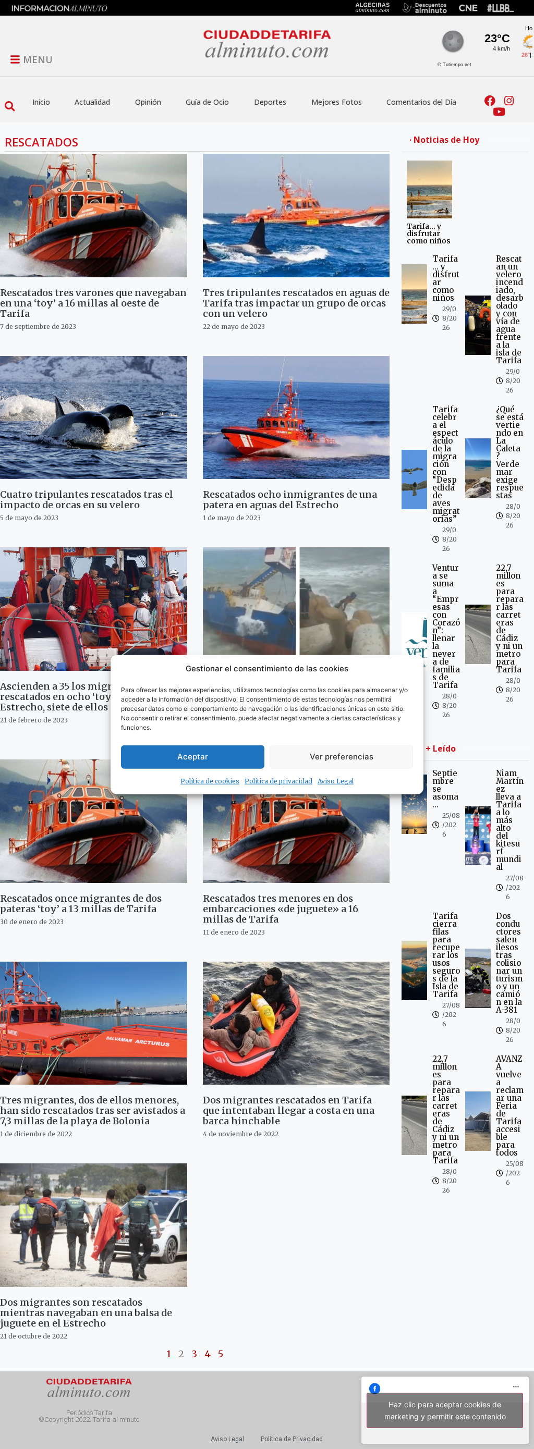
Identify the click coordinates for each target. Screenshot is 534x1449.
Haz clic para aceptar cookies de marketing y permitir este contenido (445, 1410)
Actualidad (92, 102)
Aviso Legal (336, 780)
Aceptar (192, 757)
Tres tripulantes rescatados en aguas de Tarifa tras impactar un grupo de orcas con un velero (296, 303)
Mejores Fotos (336, 102)
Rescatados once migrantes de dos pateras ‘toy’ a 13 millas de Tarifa (81, 903)
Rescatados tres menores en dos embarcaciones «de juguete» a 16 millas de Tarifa (280, 908)
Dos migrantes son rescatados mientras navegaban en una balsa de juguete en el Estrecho (86, 1312)
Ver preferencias (341, 757)
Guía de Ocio (207, 102)
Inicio (41, 102)
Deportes (270, 102)
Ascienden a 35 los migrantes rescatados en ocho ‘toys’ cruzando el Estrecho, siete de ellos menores (88, 696)
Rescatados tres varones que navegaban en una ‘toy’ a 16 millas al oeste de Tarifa (93, 303)
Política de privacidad (278, 780)
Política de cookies (209, 780)
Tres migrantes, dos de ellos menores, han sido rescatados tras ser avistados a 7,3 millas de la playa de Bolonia (92, 1110)
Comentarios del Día (421, 102)
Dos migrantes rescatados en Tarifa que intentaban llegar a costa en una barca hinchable (288, 1110)
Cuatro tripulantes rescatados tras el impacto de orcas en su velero (86, 499)
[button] (9, 106)
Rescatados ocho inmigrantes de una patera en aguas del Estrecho (290, 499)
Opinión (148, 102)
